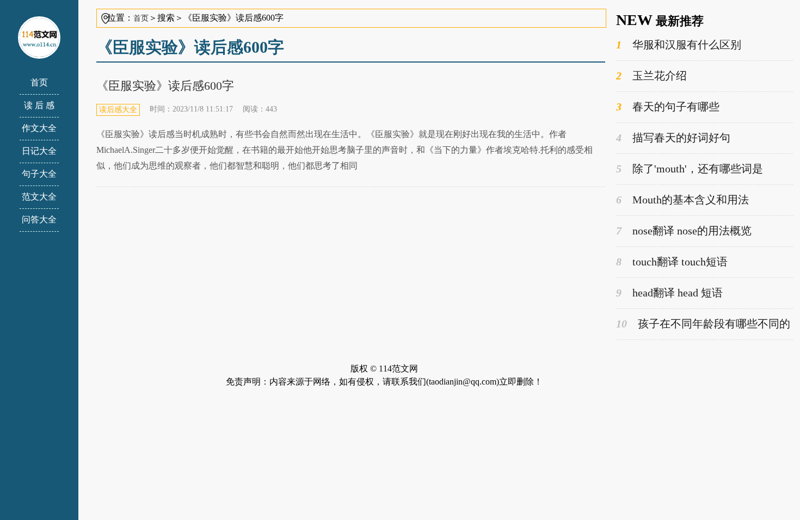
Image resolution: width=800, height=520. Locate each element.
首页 (39, 82)
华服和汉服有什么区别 (678, 45)
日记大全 (39, 151)
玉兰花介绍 (651, 76)
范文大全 (39, 196)
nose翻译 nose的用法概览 (684, 231)
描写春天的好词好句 (673, 138)
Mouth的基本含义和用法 (682, 200)
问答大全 (39, 219)
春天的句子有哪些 (667, 107)
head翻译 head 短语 (669, 293)
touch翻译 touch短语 (672, 262)
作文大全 (39, 128)
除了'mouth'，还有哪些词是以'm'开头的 (689, 169)
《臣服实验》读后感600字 (165, 85)
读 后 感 (39, 105)
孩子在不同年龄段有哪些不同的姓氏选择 (703, 324)
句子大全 (39, 173)
